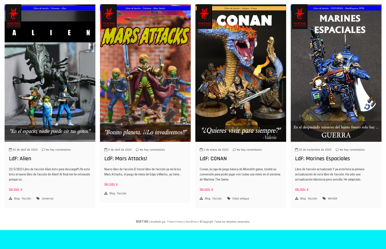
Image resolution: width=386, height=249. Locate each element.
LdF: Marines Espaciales (322, 158)
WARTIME (142, 221)
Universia (47, 199)
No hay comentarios (58, 150)
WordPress (192, 221)
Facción (26, 199)
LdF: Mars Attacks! (125, 158)
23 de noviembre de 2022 (314, 150)
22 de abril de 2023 (25, 150)
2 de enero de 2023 (216, 150)
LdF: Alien (20, 158)
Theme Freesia (175, 221)
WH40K (332, 199)
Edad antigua (241, 199)
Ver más (15, 189)
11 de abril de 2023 (119, 150)
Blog (17, 199)
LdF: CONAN (213, 158)
